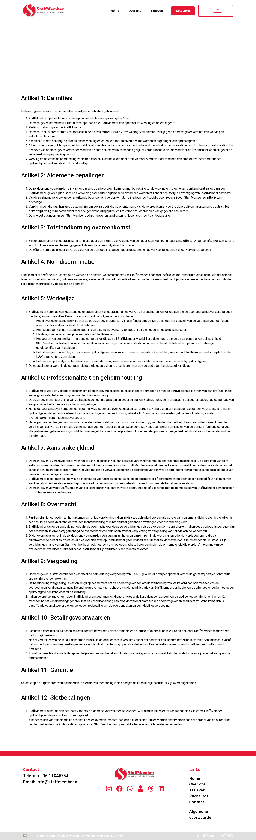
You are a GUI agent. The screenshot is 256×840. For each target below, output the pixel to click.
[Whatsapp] (130, 788)
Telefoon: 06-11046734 (46, 775)
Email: (51, 781)
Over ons (135, 11)
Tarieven (156, 11)
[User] (140, 788)
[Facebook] (119, 788)
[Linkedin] (161, 788)
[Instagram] (109, 788)
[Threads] (151, 788)
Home (115, 11)
